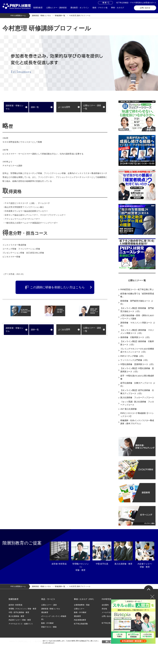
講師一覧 (35, 107)
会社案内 (105, 605)
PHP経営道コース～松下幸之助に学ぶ (137, 289)
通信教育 (44, 612)
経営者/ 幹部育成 (59, 564)
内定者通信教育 (80, 620)
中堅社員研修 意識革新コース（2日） (137, 364)
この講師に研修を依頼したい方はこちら (57, 287)
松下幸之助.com (108, 623)
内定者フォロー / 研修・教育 (20, 620)
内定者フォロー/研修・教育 (145, 565)
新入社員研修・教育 (123, 564)
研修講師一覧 (60, 15)
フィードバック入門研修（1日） (134, 360)
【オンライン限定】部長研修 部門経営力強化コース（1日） (137, 309)
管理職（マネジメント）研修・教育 (22, 609)
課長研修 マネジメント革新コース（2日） (137, 324)
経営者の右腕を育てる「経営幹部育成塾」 (137, 295)
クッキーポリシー (48, 643)
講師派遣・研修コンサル (41, 15)
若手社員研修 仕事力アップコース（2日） (137, 384)
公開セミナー (79, 609)
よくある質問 (64, 107)
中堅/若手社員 (102, 564)
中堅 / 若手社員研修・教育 (19, 612)
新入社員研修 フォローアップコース (137, 397)
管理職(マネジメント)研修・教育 (80, 567)
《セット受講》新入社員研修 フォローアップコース (137, 403)
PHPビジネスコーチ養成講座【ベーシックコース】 (137, 414)
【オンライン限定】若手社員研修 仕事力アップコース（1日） (137, 392)
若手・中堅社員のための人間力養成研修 (137, 377)
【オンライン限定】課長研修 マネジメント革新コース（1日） (137, 331)
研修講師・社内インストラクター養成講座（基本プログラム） (137, 422)
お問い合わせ (145, 8)
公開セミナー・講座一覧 (92, 107)
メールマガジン (108, 612)
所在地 (104, 609)
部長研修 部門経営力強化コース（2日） (136, 302)
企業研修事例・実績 (81, 605)
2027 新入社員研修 (128, 409)
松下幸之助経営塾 (81, 624)
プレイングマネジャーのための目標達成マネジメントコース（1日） (137, 350)
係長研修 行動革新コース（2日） (135, 337)
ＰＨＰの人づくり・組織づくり (21, 624)
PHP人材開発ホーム (18, 15)
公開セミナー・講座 (49, 605)
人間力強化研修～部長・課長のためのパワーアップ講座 (137, 317)
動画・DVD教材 (47, 623)
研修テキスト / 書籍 (49, 627)
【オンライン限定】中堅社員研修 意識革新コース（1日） (137, 370)
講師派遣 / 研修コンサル (50, 609)
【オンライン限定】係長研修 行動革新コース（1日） (137, 343)
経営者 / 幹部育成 (15, 605)
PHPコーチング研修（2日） (132, 356)
